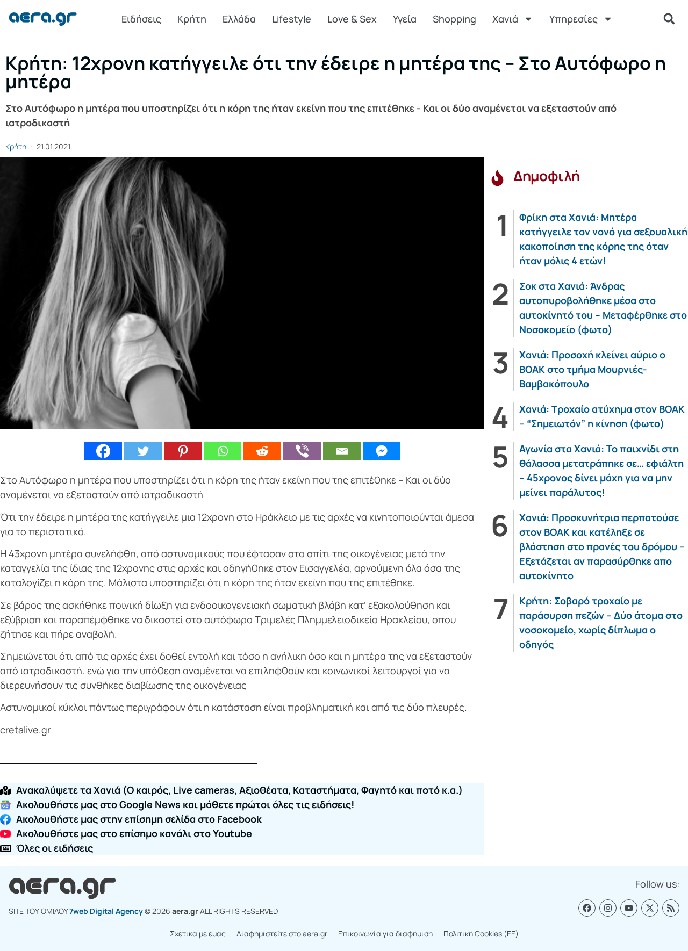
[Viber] (302, 451)
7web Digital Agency (106, 911)
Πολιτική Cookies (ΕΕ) (481, 933)
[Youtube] (628, 908)
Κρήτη (191, 18)
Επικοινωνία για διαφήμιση (385, 933)
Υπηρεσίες (573, 18)
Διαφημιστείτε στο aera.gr (281, 933)
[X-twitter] (649, 908)
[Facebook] (103, 451)
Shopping (454, 18)
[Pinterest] (183, 451)
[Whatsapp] (222, 451)
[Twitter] (143, 451)
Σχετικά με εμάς (198, 933)
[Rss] (670, 908)
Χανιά (505, 18)
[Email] (342, 451)
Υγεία (405, 18)
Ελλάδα (239, 18)
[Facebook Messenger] (381, 451)
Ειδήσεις (141, 18)
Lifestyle (291, 18)
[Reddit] (262, 451)
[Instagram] (608, 908)
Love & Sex (352, 18)
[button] (669, 19)
